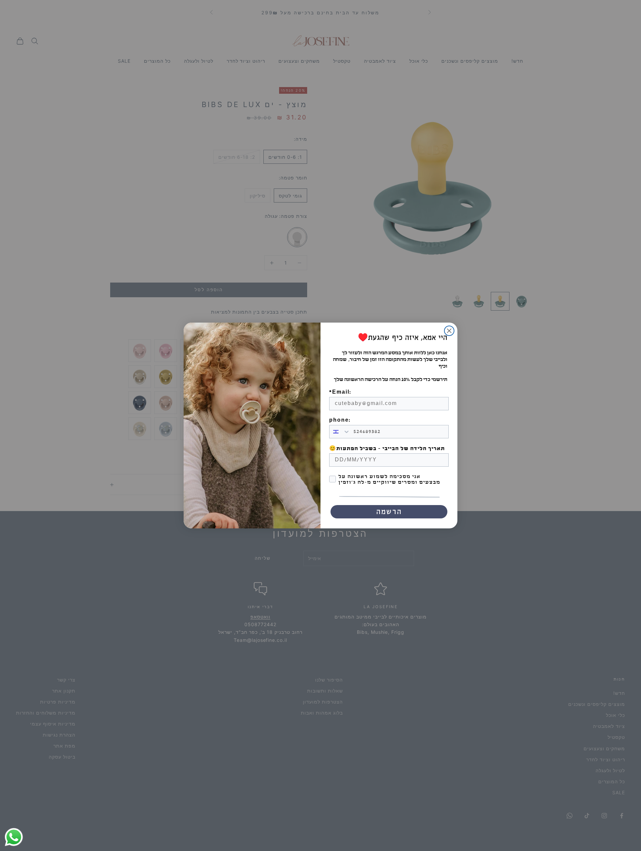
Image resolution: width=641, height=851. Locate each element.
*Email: (340, 392)
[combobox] (340, 431)
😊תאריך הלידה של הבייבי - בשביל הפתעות (387, 448)
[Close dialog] (449, 331)
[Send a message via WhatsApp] (13, 837)
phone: (340, 420)
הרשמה (389, 511)
